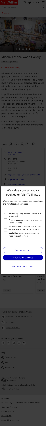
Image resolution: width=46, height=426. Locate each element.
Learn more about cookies (23, 266)
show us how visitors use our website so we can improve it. (24, 227)
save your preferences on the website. (25, 221)
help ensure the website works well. (24, 214)
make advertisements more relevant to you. (23, 234)
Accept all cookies (23, 257)
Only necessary (23, 250)
